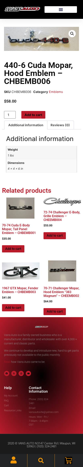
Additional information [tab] (25, 125)
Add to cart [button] (13, 249)
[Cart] (68, 460)
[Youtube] (28, 373)
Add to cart (33, 115)
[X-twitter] (14, 373)
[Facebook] (6, 373)
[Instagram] (21, 373)
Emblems (56, 92)
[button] (61, 9)
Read (7, 361)
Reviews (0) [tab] (60, 125)
